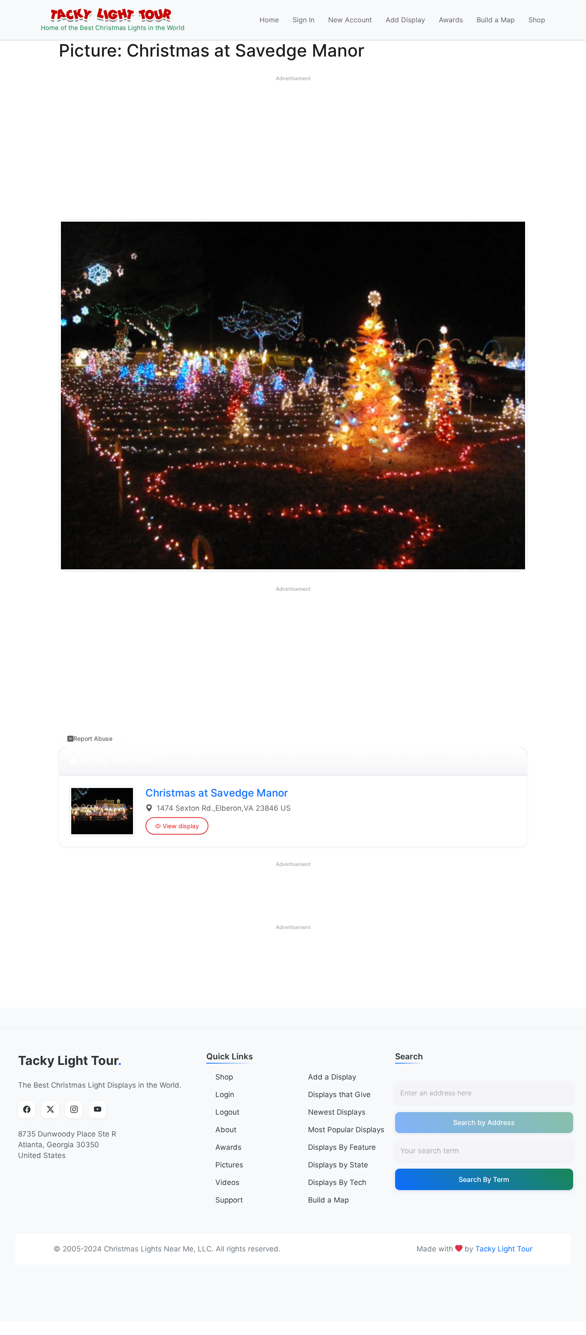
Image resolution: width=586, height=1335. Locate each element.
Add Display (405, 19)
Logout (227, 1112)
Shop (537, 19)
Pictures (229, 1165)
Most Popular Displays (346, 1129)
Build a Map (496, 19)
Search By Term (484, 1179)
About (225, 1129)
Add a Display (332, 1077)
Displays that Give (339, 1094)
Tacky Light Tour (70, 1060)
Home (269, 19)
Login (224, 1094)
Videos (227, 1182)
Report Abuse (92, 738)
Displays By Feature (342, 1147)
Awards (451, 19)
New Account (350, 19)
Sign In (303, 19)
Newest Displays (336, 1112)
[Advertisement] (293, 146)
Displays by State (338, 1165)
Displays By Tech (337, 1182)
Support (229, 1200)
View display (181, 826)
